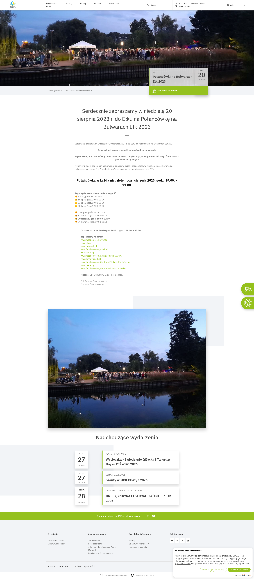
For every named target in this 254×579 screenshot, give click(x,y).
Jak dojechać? (94, 540)
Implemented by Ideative (145, 575)
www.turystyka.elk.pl (91, 259)
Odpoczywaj (51, 3)
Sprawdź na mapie (167, 90)
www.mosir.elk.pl (89, 246)
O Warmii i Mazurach (56, 540)
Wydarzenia (114, 3)
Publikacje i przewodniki (138, 547)
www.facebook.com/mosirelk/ (95, 249)
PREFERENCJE (219, 570)
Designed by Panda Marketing (116, 575)
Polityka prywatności (84, 566)
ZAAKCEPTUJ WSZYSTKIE (239, 570)
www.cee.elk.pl (88, 265)
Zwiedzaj (68, 3)
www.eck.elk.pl (88, 252)
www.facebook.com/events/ (94, 240)
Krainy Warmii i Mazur (56, 544)
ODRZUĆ (205, 570)
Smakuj (83, 3)
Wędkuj (132, 540)
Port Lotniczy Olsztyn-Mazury (100, 553)
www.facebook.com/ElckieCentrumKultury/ (101, 255)
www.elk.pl (86, 243)
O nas (48, 6)
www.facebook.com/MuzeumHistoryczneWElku (103, 268)
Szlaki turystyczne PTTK (139, 544)
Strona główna (54, 91)
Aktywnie (97, 3)
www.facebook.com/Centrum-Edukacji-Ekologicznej (105, 262)
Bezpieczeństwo (95, 544)
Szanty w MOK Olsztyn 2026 (127, 480)
